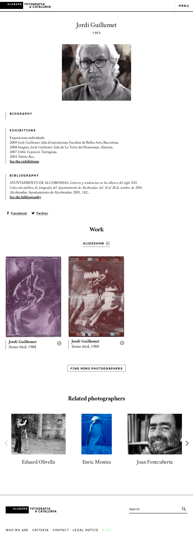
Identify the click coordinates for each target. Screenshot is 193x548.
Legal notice (85, 530)
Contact (61, 530)
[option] (38, 440)
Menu (184, 5)
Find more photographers (96, 368)
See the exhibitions (24, 161)
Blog (107, 530)
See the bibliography (25, 197)
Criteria (40, 530)
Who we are (17, 530)
